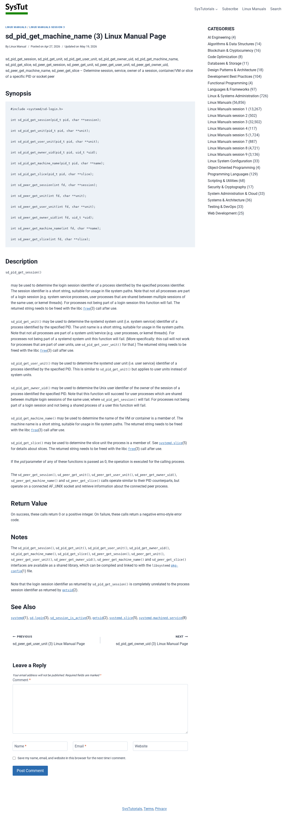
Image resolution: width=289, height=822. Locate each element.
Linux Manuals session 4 (227, 128)
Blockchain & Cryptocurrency (230, 50)
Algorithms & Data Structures (231, 44)
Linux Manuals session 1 (227, 109)
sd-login (37, 618)
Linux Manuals (254, 9)
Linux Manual (17, 46)
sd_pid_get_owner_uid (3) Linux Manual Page (152, 640)
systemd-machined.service (160, 618)
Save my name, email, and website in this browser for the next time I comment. (72, 758)
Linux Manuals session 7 (227, 141)
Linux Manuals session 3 (47, 27)
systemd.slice (170, 443)
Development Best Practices (230, 76)
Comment (22, 680)
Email (80, 746)
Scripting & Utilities (223, 181)
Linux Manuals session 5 (227, 135)
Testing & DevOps (222, 207)
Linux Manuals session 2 (227, 115)
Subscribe (230, 9)
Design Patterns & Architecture (232, 70)
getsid (67, 590)
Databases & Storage (224, 63)
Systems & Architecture (226, 200)
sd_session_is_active (68, 618)
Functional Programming (227, 83)
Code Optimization (222, 57)
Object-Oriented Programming (231, 167)
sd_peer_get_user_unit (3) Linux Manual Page (49, 640)
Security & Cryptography (227, 187)
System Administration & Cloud (232, 193)
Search (275, 9)
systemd (17, 618)
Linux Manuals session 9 (227, 154)
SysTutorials (132, 809)
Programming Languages (228, 174)
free (86, 308)
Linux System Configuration (230, 161)
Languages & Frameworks (228, 89)
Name (20, 746)
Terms (149, 809)
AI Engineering (219, 37)
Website (141, 746)
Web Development (222, 213)
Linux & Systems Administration (233, 96)
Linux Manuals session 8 (227, 148)
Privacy (161, 809)
